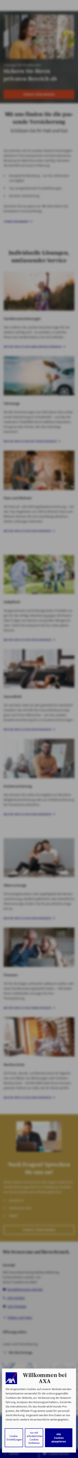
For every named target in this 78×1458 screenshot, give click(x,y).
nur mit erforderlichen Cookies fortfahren (34, 1438)
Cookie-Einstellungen (14, 1437)
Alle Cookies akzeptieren (58, 1437)
